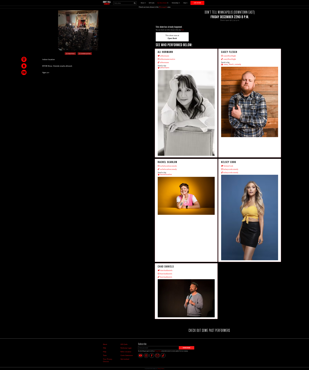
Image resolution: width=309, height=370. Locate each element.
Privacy (159, 368)
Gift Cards (151, 3)
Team (105, 355)
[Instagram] (146, 355)
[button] (143, 3)
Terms (162, 368)
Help (184, 3)
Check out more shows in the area (154, 7)
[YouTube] (140, 355)
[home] (107, 3)
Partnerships (175, 3)
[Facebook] (151, 355)
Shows (142, 3)
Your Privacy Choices (107, 360)
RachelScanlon (166, 174)
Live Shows (197, 3)
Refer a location (126, 352)
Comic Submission (127, 355)
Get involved (125, 359)
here (182, 30)
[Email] (157, 355)
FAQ (104, 348)
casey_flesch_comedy (232, 64)
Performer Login (126, 348)
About (105, 344)
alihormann (164, 67)
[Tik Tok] (163, 355)
